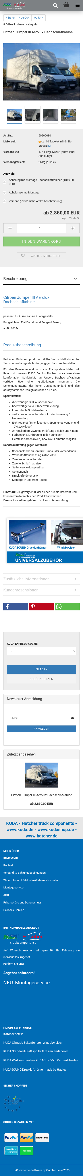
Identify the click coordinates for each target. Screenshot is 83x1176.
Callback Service (13, 910)
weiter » (38, 17)
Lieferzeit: (9, 141)
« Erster (10, 17)
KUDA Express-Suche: (22, 643)
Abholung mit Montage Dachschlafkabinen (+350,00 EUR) (41, 182)
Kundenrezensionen (21, 590)
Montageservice (13, 887)
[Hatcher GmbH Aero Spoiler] (13, 5)
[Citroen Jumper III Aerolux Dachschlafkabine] (41, 71)
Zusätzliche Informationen (26, 579)
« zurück (24, 17)
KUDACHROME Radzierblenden (56, 1060)
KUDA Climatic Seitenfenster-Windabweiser (32, 1042)
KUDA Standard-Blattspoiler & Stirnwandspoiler (35, 1051)
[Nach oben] (70, 1169)
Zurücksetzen (41, 679)
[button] (15, 606)
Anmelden (42, 728)
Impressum (10, 857)
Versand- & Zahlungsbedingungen (24, 872)
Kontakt (8, 865)
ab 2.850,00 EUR (41, 803)
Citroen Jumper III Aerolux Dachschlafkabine (41, 795)
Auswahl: (9, 173)
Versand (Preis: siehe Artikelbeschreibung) (35, 201)
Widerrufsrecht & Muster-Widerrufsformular (30, 880)
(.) (49, 145)
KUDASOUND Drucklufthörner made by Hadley (34, 1069)
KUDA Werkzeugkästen (19, 1060)
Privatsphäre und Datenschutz (22, 902)
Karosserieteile (13, 1034)
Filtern (41, 669)
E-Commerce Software (28, 1170)
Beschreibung (15, 278)
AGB (6, 895)
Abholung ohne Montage (24, 192)
